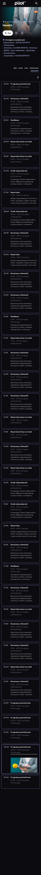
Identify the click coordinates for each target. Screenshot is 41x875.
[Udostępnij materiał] (22, 33)
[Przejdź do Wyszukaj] (36, 3)
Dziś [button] (15, 68)
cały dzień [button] (34, 70)
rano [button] (26, 68)
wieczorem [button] (34, 68)
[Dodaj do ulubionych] (16, 33)
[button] (38, 77)
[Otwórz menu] (4, 3)
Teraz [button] (20, 68)
